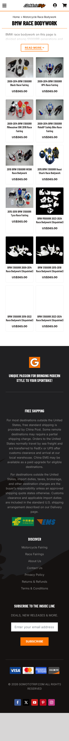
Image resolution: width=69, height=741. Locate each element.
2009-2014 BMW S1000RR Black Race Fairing (19, 83)
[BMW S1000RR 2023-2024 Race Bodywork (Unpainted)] (49, 299)
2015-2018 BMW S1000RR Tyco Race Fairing (19, 213)
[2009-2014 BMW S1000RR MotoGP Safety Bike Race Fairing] (49, 109)
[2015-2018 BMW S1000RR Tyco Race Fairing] (19, 197)
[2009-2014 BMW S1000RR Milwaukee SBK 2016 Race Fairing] (19, 109)
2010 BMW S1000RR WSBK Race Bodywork (19, 171)
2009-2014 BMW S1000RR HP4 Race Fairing (49, 83)
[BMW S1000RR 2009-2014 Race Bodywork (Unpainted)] (19, 250)
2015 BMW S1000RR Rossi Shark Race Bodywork (50, 171)
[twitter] (26, 702)
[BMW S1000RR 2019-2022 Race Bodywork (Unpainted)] (19, 299)
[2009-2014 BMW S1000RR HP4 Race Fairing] (49, 67)
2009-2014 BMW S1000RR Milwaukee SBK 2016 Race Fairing (19, 127)
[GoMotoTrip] (34, 5)
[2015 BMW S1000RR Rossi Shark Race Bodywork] (49, 155)
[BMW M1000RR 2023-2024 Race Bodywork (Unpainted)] (49, 201)
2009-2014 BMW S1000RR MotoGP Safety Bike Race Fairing (49, 127)
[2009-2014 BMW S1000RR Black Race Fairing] (19, 67)
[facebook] (17, 702)
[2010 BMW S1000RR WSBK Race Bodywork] (19, 155)
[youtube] (34, 702)
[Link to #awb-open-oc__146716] (9, 5)
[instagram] (51, 702)
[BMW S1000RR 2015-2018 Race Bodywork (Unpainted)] (49, 250)
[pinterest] (43, 702)
